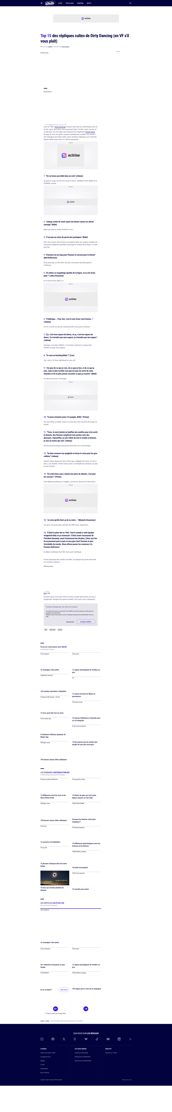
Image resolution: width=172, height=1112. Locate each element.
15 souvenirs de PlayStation (50, 842)
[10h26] (50, 3)
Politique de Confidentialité (82, 1057)
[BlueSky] (86, 1039)
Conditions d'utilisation (81, 1053)
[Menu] (41, 3)
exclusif (60, 629)
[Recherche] (130, 3)
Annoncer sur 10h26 (111, 1053)
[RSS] (130, 1039)
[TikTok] (97, 1039)
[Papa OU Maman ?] (85, 1009)
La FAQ (42, 1065)
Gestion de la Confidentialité (83, 1061)
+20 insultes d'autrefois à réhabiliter (53, 691)
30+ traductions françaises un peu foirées (52, 965)
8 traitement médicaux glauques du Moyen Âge (53, 735)
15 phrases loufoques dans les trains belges (53, 864)
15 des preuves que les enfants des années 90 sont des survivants (84, 743)
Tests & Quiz (70, 3)
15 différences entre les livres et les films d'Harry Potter (53, 796)
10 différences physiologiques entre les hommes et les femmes (86, 844)
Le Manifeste (44, 1069)
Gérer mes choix (70, 622)
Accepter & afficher (85, 622)
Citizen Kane (90, 132)
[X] (63, 1039)
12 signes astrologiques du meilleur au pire (86, 670)
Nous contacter (44, 1073)
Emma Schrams (65, 46)
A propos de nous (45, 1057)
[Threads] (74, 1039)
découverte (52, 629)
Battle (89, 3)
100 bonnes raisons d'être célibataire (53, 759)
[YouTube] (108, 1039)
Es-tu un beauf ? (46, 989)
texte (46, 629)
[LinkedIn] (119, 1039)
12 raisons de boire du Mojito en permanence (83, 695)
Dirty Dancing (60, 127)
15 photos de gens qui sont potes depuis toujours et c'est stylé (84, 796)
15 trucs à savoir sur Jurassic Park (56, 1013)
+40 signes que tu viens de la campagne (86, 989)
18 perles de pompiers (80, 867)
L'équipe (42, 1061)
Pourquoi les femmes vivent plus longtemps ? (84, 820)
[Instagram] (41, 1039)
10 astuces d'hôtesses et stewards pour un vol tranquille (86, 719)
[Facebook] (52, 1039)
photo (50, 124)
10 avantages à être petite (49, 669)
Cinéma (50, 46)
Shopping (80, 3)
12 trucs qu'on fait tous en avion (51, 713)
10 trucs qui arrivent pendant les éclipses (52, 888)
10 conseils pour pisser (80, 889)
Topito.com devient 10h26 (47, 1053)
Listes (60, 3)
